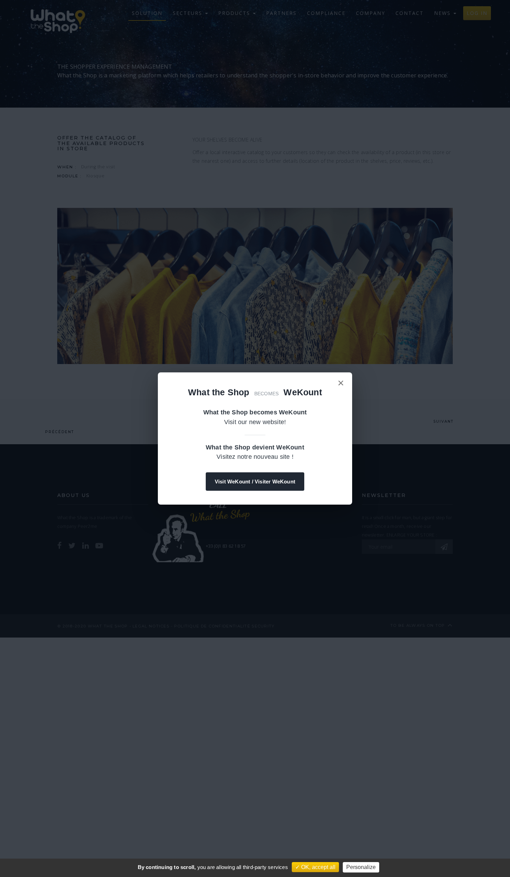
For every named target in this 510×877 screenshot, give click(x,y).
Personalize (361, 867)
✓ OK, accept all (315, 867)
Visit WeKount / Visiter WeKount (255, 481)
